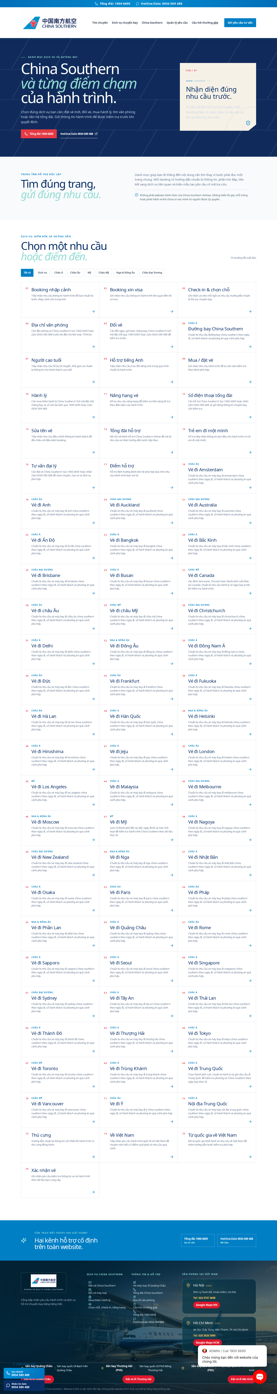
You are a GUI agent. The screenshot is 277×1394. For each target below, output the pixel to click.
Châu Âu (75, 272)
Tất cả (27, 272)
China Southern (152, 22)
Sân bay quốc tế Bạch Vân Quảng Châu (56, 1368)
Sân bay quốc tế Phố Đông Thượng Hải (138, 1368)
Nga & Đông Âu (125, 272)
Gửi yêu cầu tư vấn (240, 22)
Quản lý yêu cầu (177, 22)
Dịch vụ (42, 272)
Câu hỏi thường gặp (205, 22)
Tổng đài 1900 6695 (41, 134)
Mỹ (89, 272)
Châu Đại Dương (152, 272)
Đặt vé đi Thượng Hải (138, 1379)
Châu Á (58, 272)
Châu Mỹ (104, 272)
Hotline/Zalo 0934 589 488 (76, 134)
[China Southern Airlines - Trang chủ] (52, 23)
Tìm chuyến (100, 22)
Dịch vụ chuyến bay (125, 22)
